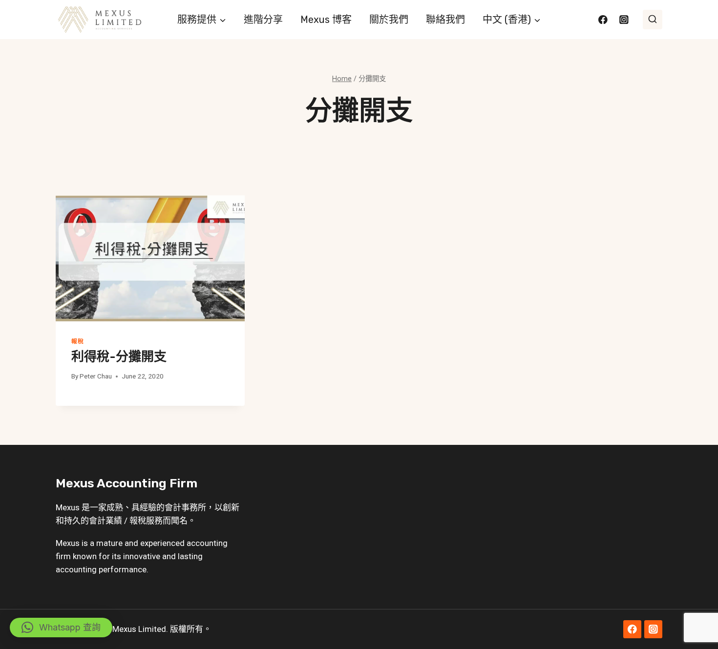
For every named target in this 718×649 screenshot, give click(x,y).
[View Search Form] (652, 19)
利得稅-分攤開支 (119, 356)
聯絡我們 (445, 19)
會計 (173, 507)
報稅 (77, 341)
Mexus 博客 (326, 19)
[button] (61, 627)
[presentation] (150, 258)
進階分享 (263, 19)
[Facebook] (603, 19)
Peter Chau (96, 376)
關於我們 (388, 19)
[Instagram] (624, 19)
